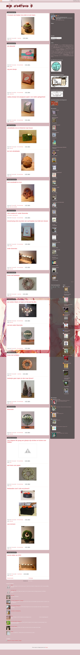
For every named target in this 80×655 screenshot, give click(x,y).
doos (51, 47)
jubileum (70, 48)
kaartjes (11, 66)
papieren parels (60, 51)
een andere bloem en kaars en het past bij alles (21, 302)
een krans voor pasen (14, 465)
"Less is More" (54, 425)
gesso (52, 48)
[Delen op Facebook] (26, 38)
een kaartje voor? (13, 590)
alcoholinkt (52, 44)
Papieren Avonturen (55, 267)
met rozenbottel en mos (14, 182)
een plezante (11, 46)
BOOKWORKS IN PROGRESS (67, 315)
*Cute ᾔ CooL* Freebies (68, 355)
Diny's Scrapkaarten (55, 110)
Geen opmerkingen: (20, 92)
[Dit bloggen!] (24, 38)
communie (65, 46)
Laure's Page (54, 194)
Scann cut (52, 53)
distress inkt (69, 46)
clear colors (62, 46)
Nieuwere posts (10, 578)
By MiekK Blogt (66, 340)
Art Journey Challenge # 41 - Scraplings (17, 600)
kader (65, 49)
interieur (65, 48)
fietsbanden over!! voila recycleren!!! (18, 488)
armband (63, 44)
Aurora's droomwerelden (68, 304)
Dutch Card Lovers (55, 412)
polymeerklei (67, 52)
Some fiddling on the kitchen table (58, 202)
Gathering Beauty (67, 333)
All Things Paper (67, 286)
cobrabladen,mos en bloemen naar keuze (20, 128)
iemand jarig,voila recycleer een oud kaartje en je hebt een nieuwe (27, 221)
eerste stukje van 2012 (14, 555)
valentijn (60, 54)
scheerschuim (57, 53)
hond (58, 48)
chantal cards (54, 227)
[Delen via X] (25, 38)
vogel (52, 55)
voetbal (72, 54)
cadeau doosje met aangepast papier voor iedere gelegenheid (26, 97)
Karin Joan (66, 370)
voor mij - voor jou (67, 348)
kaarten (58, 49)
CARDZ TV (54, 260)
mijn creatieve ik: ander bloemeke (17, 213)
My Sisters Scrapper (67, 294)
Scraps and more (55, 234)
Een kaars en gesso (14, 626)
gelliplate (72, 47)
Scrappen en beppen (55, 150)
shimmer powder (71, 53)
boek (73, 45)
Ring (69, 52)
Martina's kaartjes (55, 117)
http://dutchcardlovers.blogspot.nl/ (16, 621)
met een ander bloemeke (15, 325)
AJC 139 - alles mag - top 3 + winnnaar (62, 433)
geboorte (69, 47)
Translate (58, 39)
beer (56, 45)
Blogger (46, 647)
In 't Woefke (54, 157)
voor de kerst (11, 524)
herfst (57, 48)
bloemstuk (11, 148)
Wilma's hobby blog (67, 363)
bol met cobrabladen (13, 151)
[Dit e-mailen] (23, 38)
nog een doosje (12, 69)
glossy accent (54, 48)
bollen (11, 175)
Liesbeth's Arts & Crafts (56, 249)
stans (52, 54)
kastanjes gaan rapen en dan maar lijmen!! (20, 378)
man (58, 50)
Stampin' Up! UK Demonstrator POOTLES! (59, 147)
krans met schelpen (13, 355)
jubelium (67, 48)
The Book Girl (66, 307)
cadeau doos (12, 121)
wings (12, 616)
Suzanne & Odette (67, 330)
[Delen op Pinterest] (27, 38)
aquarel (12, 631)
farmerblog (54, 209)
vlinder (70, 54)
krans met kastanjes (13, 275)
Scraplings (61, 53)
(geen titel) (12, 595)
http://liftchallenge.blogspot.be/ (16, 605)
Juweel (72, 48)
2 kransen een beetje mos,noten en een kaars (21, 15)
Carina (58, 15)
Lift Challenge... (54, 419)
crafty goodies (54, 217)
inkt (63, 48)
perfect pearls (60, 52)
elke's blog (54, 257)
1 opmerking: (19, 38)
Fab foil (61, 47)
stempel (54, 54)
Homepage (31, 578)
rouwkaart (72, 52)
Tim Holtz (53, 224)
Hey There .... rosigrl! (55, 187)
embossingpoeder (56, 47)
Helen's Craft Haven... (55, 132)
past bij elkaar (71, 51)
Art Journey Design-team (56, 432)
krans (10, 39)
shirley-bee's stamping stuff (56, 172)
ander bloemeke (12, 248)
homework (66, 323)
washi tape (56, 55)
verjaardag (66, 54)
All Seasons (66, 388)
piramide (64, 52)
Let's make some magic (56, 242)
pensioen (52, 52)
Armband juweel (67, 44)
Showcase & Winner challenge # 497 (61, 426)
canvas (59, 46)
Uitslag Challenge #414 (59, 413)
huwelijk (61, 48)
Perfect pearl (56, 52)
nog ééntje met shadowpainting (16, 610)
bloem (67, 45)
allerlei (56, 44)
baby (71, 44)
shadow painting (65, 53)
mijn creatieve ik (19, 6)
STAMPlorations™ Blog (56, 399)
